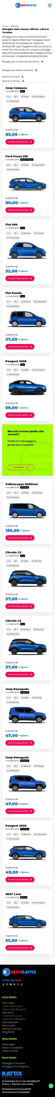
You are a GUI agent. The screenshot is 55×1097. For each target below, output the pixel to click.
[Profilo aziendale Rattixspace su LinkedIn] (14, 984)
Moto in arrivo (10, 1051)
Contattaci (18, 467)
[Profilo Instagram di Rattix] (7, 984)
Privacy (5, 1084)
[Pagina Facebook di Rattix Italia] (3, 984)
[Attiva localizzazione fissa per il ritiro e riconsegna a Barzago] (50, 5)
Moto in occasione (12, 1047)
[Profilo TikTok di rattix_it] (21, 984)
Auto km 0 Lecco (12, 1016)
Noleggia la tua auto (13, 1063)
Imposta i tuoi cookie (22, 1084)
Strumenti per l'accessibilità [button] (16, 1092)
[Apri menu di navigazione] (3, 5)
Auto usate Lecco (12, 1006)
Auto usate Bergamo (14, 1009)
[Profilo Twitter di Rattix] (18, 984)
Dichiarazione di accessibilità (16, 1089)
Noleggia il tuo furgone (15, 1066)
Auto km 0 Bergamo (14, 1019)
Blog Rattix (8, 1032)
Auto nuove (8, 1025)
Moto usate (8, 1044)
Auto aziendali (10, 1022)
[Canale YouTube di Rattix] (10, 984)
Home (5, 26)
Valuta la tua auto (12, 1029)
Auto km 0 (8, 1012)
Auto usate (8, 1003)
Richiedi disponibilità (18, 142)
